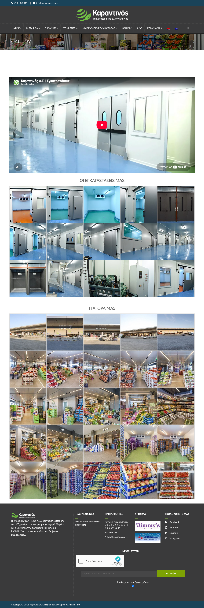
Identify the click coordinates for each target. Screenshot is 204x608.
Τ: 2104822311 (112, 533)
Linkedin (173, 533)
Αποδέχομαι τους (133, 582)
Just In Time (74, 605)
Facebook (174, 522)
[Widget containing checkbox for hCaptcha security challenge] (100, 561)
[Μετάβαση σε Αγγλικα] (168, 28)
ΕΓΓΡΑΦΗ (171, 574)
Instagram (174, 538)
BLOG (139, 28)
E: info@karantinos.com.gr (116, 537)
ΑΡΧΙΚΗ (17, 28)
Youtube (173, 527)
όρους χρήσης (141, 582)
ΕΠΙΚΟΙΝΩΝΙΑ (154, 28)
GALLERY (126, 28)
